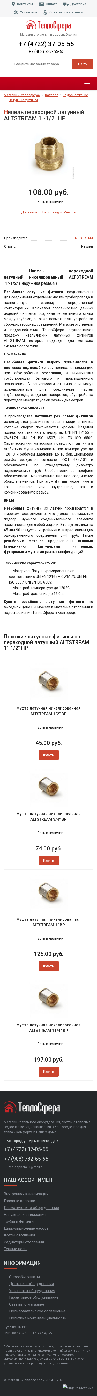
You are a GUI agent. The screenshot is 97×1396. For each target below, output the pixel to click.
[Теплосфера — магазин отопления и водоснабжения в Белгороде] (48, 25)
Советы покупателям (66, 12)
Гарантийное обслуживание (33, 1297)
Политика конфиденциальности (37, 1318)
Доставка (78, 4)
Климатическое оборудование (31, 1207)
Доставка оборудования (31, 1283)
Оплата (51, 4)
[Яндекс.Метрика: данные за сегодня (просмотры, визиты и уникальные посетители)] (78, 1388)
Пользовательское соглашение (37, 1311)
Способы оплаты (24, 1277)
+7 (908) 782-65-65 (46, 51)
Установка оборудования (32, 1290)
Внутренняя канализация (26, 1194)
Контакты (25, 4)
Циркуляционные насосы (26, 1228)
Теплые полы (15, 1248)
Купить (48, 755)
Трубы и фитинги (19, 1221)
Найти (82, 64)
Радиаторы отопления (24, 1242)
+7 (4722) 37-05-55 (46, 44)
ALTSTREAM (83, 238)
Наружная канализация (25, 1214)
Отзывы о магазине (26, 1304)
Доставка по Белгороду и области (48, 212)
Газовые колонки (19, 1201)
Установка (28, 12)
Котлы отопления (19, 1235)
